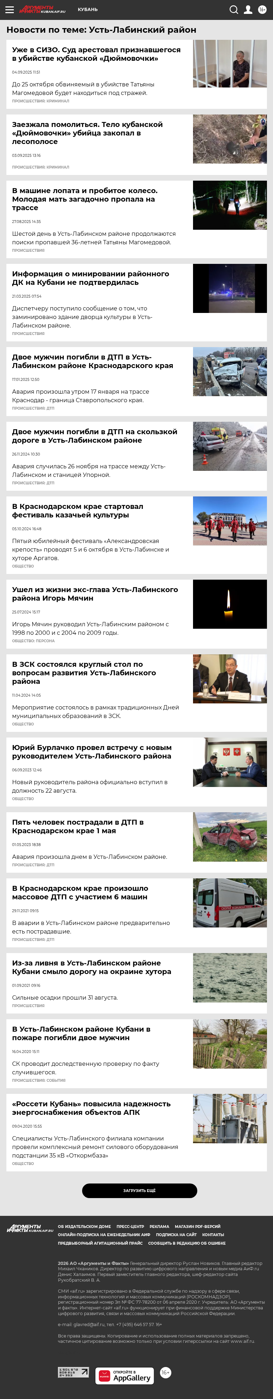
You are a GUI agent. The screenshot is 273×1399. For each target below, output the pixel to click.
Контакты (213, 1235)
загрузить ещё (139, 1190)
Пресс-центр (130, 1226)
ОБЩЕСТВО (23, 566)
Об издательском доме (84, 1226)
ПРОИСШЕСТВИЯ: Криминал (40, 101)
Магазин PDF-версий (197, 1226)
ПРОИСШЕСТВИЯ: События (38, 1081)
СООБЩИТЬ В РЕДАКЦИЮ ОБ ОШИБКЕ (187, 1243)
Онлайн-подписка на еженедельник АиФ (104, 1235)
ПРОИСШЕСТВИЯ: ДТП (33, 408)
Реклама (159, 1226)
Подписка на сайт (176, 1235)
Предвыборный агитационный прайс (100, 1243)
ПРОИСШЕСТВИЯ (28, 250)
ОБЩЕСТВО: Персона (33, 641)
